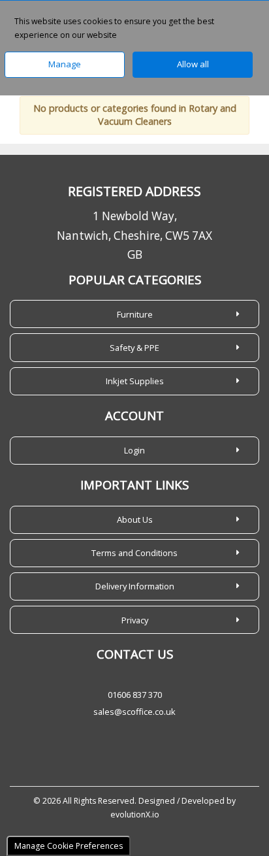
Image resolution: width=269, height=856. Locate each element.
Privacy (134, 620)
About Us (135, 519)
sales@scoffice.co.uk (134, 711)
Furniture (135, 314)
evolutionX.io (134, 814)
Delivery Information (134, 586)
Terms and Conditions (134, 553)
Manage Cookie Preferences (68, 845)
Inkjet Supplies (135, 381)
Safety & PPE (134, 348)
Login (134, 450)
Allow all (193, 64)
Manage (64, 64)
